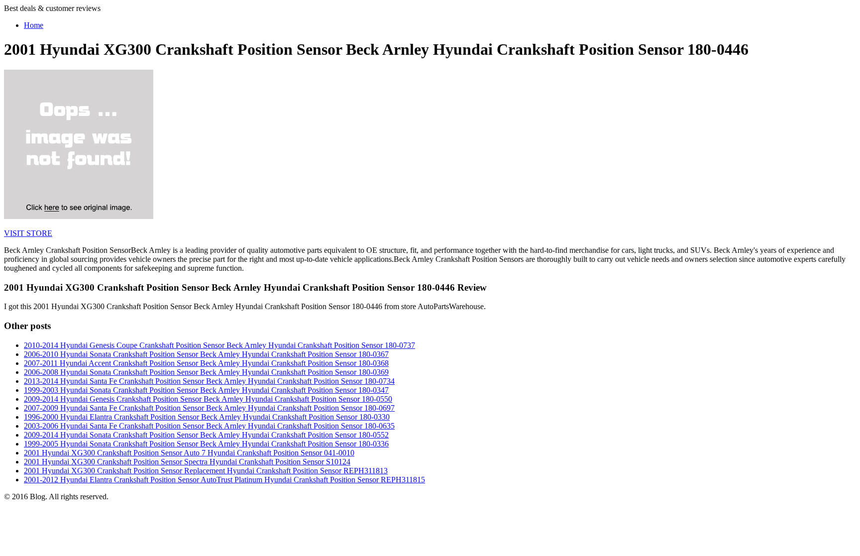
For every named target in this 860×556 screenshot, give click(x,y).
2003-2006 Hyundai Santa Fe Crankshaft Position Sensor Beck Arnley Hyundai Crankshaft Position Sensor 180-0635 (209, 426)
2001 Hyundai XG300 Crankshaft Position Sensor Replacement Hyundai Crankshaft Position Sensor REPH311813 (206, 470)
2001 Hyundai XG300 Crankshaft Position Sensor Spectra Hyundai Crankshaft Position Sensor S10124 (187, 461)
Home (33, 25)
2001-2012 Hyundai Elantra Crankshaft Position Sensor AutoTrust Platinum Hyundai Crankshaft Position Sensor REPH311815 (224, 479)
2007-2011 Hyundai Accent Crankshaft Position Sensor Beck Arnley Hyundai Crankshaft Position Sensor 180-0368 (206, 363)
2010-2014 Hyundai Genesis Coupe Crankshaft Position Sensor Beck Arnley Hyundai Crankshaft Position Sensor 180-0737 (219, 345)
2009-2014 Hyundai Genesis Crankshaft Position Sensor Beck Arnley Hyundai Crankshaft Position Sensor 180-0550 (208, 399)
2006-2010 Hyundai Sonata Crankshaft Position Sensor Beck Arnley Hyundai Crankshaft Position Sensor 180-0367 (206, 354)
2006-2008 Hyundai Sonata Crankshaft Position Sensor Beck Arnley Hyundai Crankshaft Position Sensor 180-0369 (206, 372)
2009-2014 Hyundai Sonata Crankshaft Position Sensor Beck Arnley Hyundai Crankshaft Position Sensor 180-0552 (206, 435)
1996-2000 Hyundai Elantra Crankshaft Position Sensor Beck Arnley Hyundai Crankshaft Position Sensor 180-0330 (207, 417)
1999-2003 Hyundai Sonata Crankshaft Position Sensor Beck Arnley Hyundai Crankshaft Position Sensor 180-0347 (206, 390)
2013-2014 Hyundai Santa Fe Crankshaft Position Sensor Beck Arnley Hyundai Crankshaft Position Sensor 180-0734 (209, 381)
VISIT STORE (28, 233)
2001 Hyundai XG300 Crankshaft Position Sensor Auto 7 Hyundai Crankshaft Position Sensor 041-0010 (189, 452)
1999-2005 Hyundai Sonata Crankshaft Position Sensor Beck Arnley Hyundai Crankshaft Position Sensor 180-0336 (206, 444)
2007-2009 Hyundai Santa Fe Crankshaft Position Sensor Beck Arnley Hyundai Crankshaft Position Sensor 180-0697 (209, 408)
